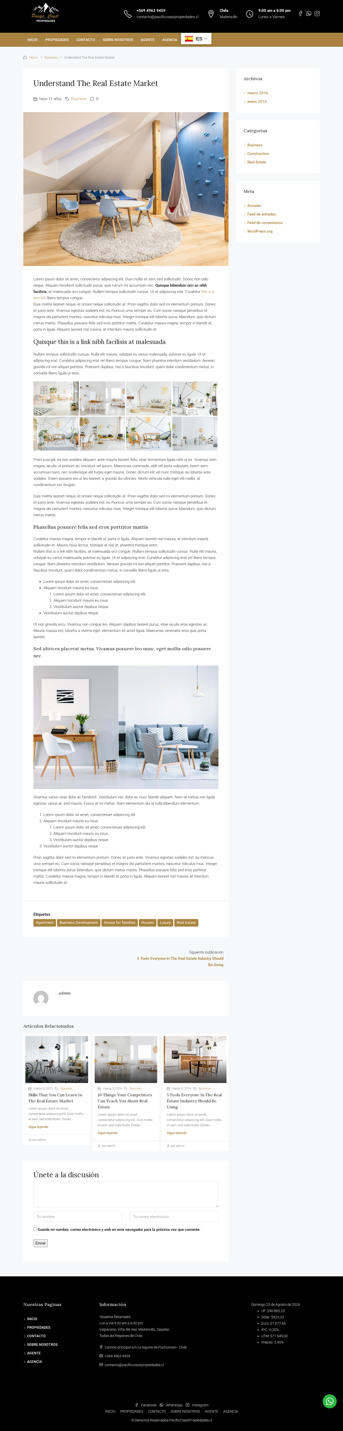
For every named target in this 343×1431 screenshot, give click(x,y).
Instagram (199, 1405)
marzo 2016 (257, 93)
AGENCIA (169, 40)
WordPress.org (260, 231)
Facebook (148, 1405)
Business (51, 57)
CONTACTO (85, 40)
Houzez (147, 922)
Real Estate (186, 922)
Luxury (165, 922)
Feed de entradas (261, 214)
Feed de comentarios (265, 223)
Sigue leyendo (38, 1127)
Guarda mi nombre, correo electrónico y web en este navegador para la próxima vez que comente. (119, 1229)
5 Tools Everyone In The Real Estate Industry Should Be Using (194, 1100)
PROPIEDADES (57, 40)
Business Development (79, 922)
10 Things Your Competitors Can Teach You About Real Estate (125, 1100)
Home (33, 57)
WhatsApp (174, 1405)
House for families (119, 922)
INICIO (32, 40)
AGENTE (147, 40)
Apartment (44, 922)
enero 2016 (257, 101)
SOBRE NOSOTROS (118, 40)
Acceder (254, 205)
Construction (258, 153)
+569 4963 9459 (151, 10)
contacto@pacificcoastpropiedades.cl (168, 17)
